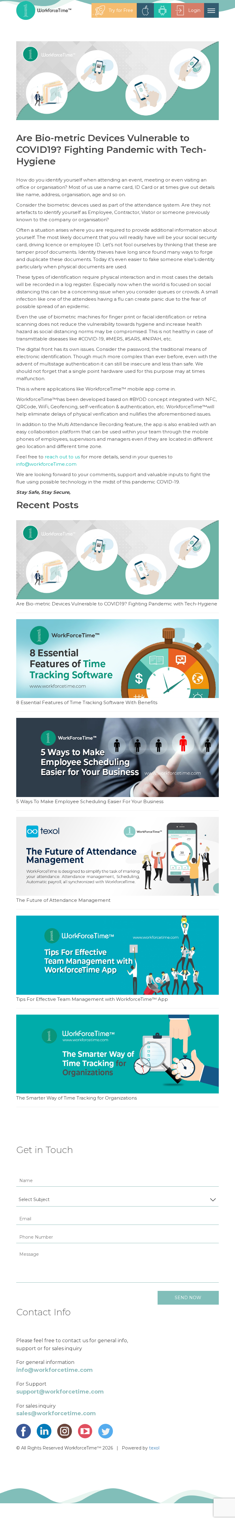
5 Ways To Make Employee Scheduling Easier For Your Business (89, 801)
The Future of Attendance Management (63, 900)
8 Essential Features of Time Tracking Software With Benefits (86, 702)
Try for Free (121, 10)
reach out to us (62, 457)
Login (194, 10)
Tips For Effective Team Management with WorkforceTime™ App (92, 999)
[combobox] (117, 1200)
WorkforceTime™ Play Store (162, 10)
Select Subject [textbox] (34, 1199)
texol (154, 1448)
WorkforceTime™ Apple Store (145, 10)
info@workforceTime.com (46, 464)
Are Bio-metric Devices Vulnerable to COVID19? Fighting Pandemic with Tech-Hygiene (116, 604)
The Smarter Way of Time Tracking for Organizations (76, 1098)
